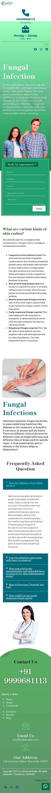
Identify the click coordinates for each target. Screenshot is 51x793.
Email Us (25, 735)
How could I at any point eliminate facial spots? (21, 597)
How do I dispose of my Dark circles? (24, 484)
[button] (25, 484)
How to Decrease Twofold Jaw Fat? (25, 586)
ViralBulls (30, 774)
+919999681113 (25, 19)
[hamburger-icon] (46, 45)
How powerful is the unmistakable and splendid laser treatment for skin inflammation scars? (25, 572)
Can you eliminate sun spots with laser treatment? (24, 559)
